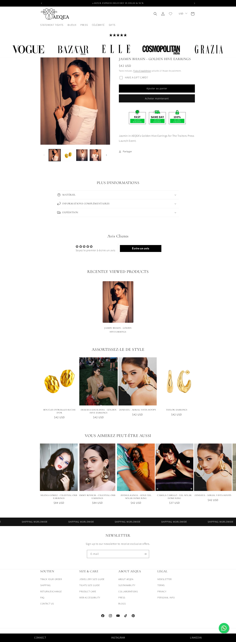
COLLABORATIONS (128, 591)
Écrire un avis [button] (140, 248)
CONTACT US (47, 603)
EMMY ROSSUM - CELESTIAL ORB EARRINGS (97, 497)
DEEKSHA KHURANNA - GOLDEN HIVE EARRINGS (98, 411)
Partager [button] (127, 151)
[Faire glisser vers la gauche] (44, 155)
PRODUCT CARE (87, 591)
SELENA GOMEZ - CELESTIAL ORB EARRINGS (58, 497)
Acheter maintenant (157, 98)
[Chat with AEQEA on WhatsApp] (224, 628)
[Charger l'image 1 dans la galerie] (55, 155)
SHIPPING (45, 585)
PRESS (121, 597)
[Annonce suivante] (194, 3)
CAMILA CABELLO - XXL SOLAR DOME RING (174, 497)
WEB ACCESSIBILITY (89, 597)
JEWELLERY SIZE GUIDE (92, 579)
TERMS (161, 585)
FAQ (42, 597)
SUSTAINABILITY (126, 585)
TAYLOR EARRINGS (176, 409)
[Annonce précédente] (41, 3)
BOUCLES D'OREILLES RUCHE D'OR (59, 411)
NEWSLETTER (164, 579)
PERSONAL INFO (166, 597)
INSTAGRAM (118, 637)
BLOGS (122, 603)
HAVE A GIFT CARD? (136, 77)
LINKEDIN (196, 637)
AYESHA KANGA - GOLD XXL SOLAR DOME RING (136, 497)
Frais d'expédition (142, 70)
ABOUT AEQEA (125, 579)
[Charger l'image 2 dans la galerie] (68, 155)
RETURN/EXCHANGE (51, 591)
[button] (113, 25)
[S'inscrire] (145, 554)
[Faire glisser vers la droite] (106, 155)
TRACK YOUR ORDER (51, 579)
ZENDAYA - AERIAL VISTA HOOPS (137, 409)
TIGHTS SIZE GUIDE (89, 585)
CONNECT (40, 637)
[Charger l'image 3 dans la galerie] (82, 155)
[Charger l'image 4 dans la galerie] (95, 155)
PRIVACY (161, 591)
